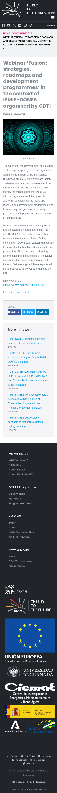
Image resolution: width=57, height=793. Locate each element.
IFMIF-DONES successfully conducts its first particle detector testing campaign (26, 422)
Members (15, 498)
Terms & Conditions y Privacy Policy (28, 789)
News (12, 556)
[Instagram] (25, 25)
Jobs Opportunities (21, 532)
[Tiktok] (30, 25)
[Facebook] (3, 25)
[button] (52, 17)
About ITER (15, 464)
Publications (17, 566)
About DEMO (17, 469)
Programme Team (20, 503)
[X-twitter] (14, 25)
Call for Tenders (19, 537)
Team (12, 522)
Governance (17, 494)
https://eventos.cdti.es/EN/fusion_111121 (25, 285)
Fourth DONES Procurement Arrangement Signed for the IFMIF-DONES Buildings (27, 357)
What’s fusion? (18, 460)
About (13, 527)
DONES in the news (20, 561)
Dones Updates (23, 292)
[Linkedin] (19, 25)
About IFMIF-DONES (21, 474)
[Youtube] (8, 25)
